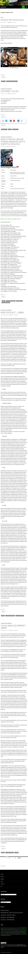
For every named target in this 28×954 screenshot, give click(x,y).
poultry (20, 932)
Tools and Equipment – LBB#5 (14, 626)
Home (2, 874)
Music (2, 881)
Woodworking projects (12, 81)
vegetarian (5, 935)
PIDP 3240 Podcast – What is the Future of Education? (12, 912)
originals (8, 932)
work (10, 935)
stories (16, 852)
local (10, 129)
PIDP (11, 932)
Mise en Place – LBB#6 (12, 312)
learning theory (6, 931)
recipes (24, 932)
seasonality (15, 129)
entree (8, 929)
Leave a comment (12, 22)
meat (20, 931)
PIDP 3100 (14, 932)
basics (3, 615)
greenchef (3, 7)
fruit (14, 929)
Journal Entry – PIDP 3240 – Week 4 (8, 915)
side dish (13, 933)
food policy (4, 129)
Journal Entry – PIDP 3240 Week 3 (8, 917)
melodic (3, 932)
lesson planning (11, 931)
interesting (19, 929)
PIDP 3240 (3, 81)
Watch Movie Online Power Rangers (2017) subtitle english (13, 141)
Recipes (2, 876)
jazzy (22, 929)
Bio (1, 886)
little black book (6, 302)
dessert (5, 929)
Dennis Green (20, 944)
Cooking (3, 88)
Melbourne (23, 931)
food (11, 929)
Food (2, 17)
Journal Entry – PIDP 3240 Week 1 (8, 919)
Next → (20, 858)
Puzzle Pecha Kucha (12, 20)
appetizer (2, 928)
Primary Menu (26, 7)
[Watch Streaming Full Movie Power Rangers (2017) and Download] (11, 218)
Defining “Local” (10, 91)
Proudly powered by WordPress (6, 952)
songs (16, 933)
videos (8, 935)
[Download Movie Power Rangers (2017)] (7, 157)
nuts (5, 932)
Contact (2, 883)
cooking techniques (10, 615)
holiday (16, 929)
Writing (10, 88)
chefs (12, 928)
